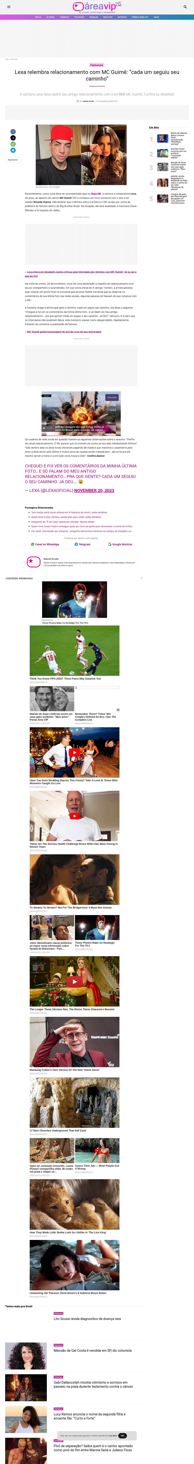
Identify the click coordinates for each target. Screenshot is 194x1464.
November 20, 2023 (94, 490)
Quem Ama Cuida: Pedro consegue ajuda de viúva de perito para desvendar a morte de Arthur (81, 526)
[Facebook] (13, 131)
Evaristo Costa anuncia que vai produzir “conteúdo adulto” (178, 153)
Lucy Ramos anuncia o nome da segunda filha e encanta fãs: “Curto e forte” (90, 1416)
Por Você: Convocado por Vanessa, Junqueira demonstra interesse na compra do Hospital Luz (81, 531)
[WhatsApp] (13, 144)
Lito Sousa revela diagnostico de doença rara (87, 1319)
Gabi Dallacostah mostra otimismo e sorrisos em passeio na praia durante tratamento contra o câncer (93, 1384)
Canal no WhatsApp (47, 544)
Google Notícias (122, 544)
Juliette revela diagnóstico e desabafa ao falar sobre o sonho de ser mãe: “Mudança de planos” (179, 182)
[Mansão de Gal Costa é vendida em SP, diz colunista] (26, 1356)
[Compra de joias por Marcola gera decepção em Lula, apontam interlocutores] (162, 202)
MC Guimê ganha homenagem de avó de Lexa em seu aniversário (64, 331)
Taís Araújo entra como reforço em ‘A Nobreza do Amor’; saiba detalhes (69, 512)
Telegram (84, 544)
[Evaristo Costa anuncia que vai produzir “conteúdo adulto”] (162, 156)
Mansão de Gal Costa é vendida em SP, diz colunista (93, 1350)
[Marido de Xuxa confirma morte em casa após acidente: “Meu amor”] (162, 170)
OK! (122, 1436)
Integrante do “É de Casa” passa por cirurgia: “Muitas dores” (63, 521)
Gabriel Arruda (88, 101)
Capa (7, 59)
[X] (13, 137)
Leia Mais (113, 1436)
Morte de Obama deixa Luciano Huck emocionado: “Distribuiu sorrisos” (179, 138)
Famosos (14, 59)
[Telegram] (13, 150)
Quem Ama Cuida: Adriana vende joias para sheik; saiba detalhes (66, 517)
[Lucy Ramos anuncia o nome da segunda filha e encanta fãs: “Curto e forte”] (26, 1419)
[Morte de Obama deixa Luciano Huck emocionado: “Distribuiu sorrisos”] (162, 142)
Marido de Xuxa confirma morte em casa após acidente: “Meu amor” (178, 167)
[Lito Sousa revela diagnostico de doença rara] (26, 1324)
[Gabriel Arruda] (78, 101)
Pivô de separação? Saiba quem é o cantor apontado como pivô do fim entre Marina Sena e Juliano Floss (93, 1448)
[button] (168, 7)
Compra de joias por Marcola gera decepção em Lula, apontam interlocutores (179, 198)
